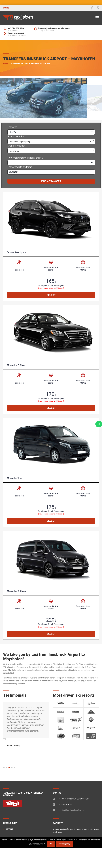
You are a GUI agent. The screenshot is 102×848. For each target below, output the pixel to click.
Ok (51, 844)
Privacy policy (64, 844)
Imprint (9, 829)
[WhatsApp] (98, 424)
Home (5, 64)
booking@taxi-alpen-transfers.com (72, 810)
